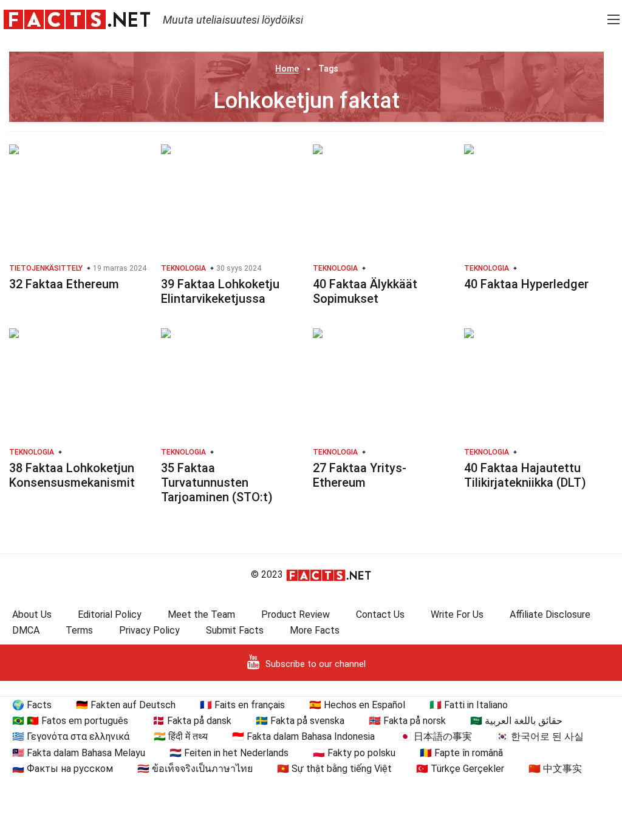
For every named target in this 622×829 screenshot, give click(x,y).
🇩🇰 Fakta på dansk (191, 720)
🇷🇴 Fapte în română (461, 753)
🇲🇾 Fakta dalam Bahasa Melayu (78, 753)
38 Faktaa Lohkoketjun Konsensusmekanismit (72, 475)
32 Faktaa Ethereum (64, 284)
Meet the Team (201, 614)
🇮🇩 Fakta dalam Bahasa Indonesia (303, 736)
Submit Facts (235, 630)
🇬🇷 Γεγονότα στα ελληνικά (70, 736)
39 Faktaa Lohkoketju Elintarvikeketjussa (220, 291)
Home (287, 68)
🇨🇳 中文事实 (555, 768)
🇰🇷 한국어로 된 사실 (540, 736)
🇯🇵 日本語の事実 (435, 736)
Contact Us (380, 614)
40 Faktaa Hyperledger (526, 284)
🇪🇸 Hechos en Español (357, 705)
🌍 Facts (32, 705)
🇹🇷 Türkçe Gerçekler (460, 768)
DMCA (25, 630)
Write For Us (457, 614)
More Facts (315, 630)
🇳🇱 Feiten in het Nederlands (229, 753)
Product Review (295, 614)
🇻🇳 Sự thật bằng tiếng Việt (334, 768)
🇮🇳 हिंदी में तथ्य (181, 736)
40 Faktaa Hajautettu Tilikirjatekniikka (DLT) (525, 475)
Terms (79, 630)
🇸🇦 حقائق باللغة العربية (516, 720)
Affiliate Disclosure (550, 614)
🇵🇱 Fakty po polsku (354, 753)
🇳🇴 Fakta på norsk (407, 720)
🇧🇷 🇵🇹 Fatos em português (70, 720)
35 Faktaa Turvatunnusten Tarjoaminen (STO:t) (217, 482)
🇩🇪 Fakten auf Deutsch (126, 705)
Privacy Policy (149, 630)
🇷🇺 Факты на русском (62, 768)
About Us (32, 614)
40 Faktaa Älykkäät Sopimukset (365, 291)
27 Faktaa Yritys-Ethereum (359, 475)
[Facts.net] (77, 19)
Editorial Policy (110, 614)
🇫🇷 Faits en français (242, 705)
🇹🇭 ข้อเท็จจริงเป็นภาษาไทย (195, 768)
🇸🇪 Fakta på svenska (300, 720)
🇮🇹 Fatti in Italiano (468, 705)
